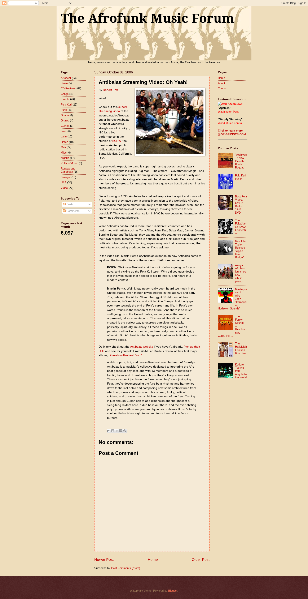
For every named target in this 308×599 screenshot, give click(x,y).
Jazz (64, 131)
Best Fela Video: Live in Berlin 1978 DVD (241, 204)
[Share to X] (117, 431)
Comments (73, 211)
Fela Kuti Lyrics (240, 177)
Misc (64, 152)
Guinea (65, 125)
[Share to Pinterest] (125, 431)
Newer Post (104, 559)
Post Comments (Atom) (125, 568)
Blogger (172, 590)
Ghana (65, 115)
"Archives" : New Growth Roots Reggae (241, 161)
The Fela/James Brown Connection (240, 227)
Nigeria (65, 157)
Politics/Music (69, 163)
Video (64, 187)
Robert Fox (110, 89)
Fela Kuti (66, 104)
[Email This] (109, 431)
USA (63, 182)
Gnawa (65, 120)
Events (65, 99)
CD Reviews (68, 88)
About (221, 83)
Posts (70, 204)
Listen (64, 142)
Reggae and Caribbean (68, 170)
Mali (63, 147)
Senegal (66, 177)
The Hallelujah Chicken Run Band (241, 348)
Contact (222, 88)
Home (153, 559)
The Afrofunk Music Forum (147, 18)
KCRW (116, 140)
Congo (65, 93)
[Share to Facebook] (121, 431)
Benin (64, 83)
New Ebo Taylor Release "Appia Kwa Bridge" (240, 249)
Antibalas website (141, 346)
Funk (64, 109)
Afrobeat (66, 78)
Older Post (201, 559)
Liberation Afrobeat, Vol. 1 (126, 355)
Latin (64, 136)
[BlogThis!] (113, 431)
